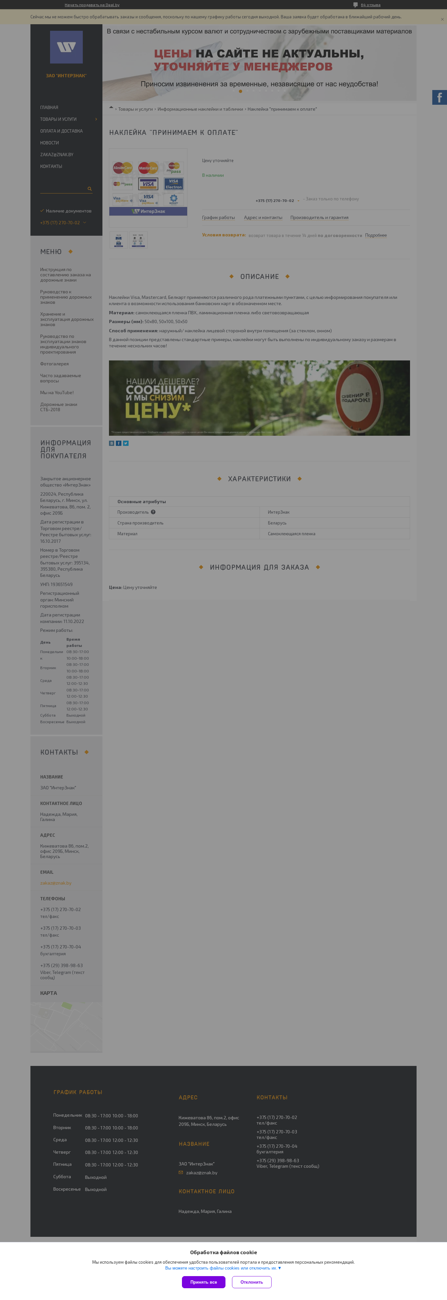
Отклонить (252, 1282)
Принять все (203, 1282)
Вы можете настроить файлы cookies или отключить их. (221, 1268)
